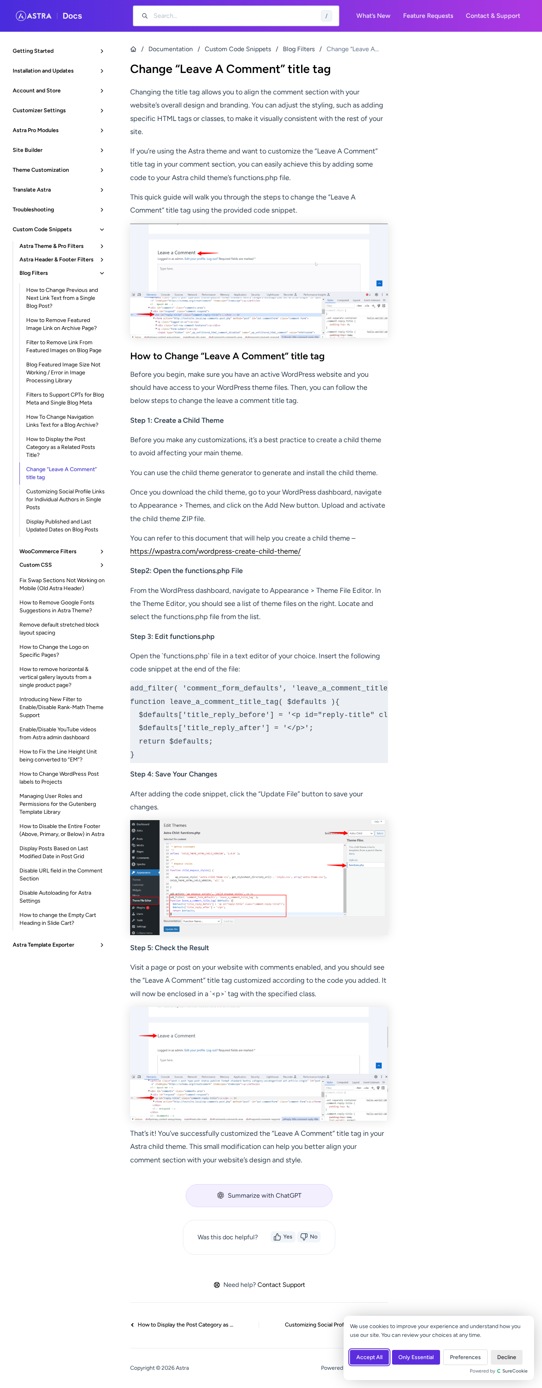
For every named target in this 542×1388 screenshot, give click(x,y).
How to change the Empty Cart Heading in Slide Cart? (57, 919)
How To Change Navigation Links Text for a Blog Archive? (62, 421)
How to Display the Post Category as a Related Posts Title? (60, 447)
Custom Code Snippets (238, 49)
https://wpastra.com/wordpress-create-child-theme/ (215, 551)
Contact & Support (493, 15)
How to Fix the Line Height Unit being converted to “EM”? (58, 755)
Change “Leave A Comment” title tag (61, 473)
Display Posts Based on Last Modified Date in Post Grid (53, 852)
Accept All (369, 1357)
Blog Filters (299, 49)
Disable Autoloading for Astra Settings (55, 897)
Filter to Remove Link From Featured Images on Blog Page (64, 346)
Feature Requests (428, 15)
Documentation (170, 49)
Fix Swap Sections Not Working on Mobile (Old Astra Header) (62, 584)
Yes (287, 1236)
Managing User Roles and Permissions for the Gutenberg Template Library (57, 804)
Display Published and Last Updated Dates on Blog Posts (62, 525)
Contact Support (281, 1284)
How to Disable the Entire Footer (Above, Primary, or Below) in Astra (61, 830)
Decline (506, 1357)
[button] (259, 1195)
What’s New (373, 15)
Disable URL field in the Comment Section (60, 874)
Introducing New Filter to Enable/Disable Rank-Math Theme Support (61, 707)
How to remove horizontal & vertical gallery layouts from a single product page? (55, 677)
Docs (72, 16)
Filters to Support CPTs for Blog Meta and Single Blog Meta (65, 398)
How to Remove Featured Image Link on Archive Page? (61, 324)
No (313, 1236)
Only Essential (416, 1357)
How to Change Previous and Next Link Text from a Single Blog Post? (62, 298)
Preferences (465, 1357)
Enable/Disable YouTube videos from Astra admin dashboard (57, 733)
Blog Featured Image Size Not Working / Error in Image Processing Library (63, 372)
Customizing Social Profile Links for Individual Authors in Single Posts (65, 499)
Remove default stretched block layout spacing (59, 628)
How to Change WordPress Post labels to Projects (59, 778)
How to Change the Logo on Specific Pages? (54, 651)
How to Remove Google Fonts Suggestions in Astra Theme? (56, 606)
